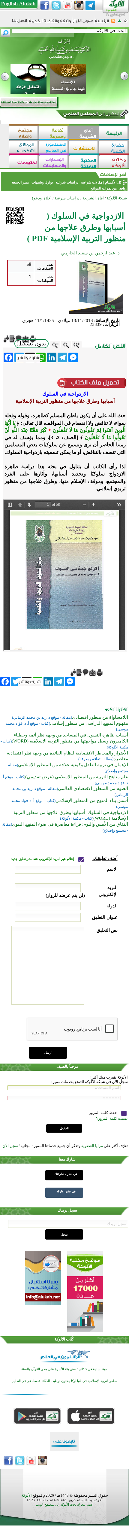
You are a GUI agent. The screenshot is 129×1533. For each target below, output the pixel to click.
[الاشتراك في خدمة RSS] (113, 22)
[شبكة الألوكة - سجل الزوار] (83, 22)
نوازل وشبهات (42, 182)
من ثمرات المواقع (104, 188)
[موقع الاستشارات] (84, 147)
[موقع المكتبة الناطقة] (84, 162)
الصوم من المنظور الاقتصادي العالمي (93, 788)
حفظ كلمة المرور (103, 1112)
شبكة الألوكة (117, 198)
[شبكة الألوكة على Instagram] (79, 5)
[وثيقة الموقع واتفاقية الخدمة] (50, 23)
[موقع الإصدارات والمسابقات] (54, 162)
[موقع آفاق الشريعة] (84, 133)
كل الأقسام (113, 182)
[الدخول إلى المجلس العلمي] (91, 114)
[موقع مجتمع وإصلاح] (24, 133)
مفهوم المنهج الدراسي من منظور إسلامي (89, 723)
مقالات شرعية (91, 182)
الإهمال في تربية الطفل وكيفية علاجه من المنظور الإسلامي (73, 764)
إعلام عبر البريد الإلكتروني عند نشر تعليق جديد (43, 859)
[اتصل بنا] (19, 22)
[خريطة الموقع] (119, 22)
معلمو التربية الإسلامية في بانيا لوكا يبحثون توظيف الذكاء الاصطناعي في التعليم (65, 1381)
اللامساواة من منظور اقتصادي (100, 717)
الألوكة (26, 1495)
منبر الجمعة (20, 182)
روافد (123, 188)
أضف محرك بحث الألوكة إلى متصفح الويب (64, 1504)
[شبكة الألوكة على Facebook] (45, 5)
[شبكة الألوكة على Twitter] (56, 5)
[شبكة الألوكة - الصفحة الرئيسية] (102, 23)
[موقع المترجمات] (24, 162)
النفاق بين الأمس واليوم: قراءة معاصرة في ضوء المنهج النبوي (70, 824)
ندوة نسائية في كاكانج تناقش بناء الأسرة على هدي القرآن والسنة (64, 1369)
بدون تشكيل (31, 343)
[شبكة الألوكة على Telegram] (90, 5)
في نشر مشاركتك (66, 1174)
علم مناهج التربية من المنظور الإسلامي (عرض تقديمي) (76, 776)
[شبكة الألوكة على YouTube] (67, 5)
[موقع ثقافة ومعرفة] (54, 133)
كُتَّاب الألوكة (64, 1339)
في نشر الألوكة (66, 1191)
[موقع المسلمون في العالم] (54, 147)
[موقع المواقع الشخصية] (24, 147)
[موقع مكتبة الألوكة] (114, 162)
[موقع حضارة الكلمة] (114, 147)
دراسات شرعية (67, 182)
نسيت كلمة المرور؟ (112, 1118)
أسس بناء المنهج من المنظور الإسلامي (92, 800)
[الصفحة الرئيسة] (126, 22)
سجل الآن (10, 1145)
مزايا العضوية (92, 1145)
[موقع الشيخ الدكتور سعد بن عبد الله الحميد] (64, 51)
